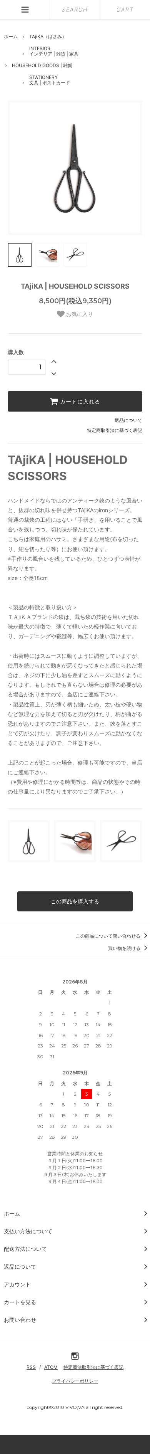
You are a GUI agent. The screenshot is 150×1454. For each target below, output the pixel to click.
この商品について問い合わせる (109, 936)
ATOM (51, 1367)
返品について (128, 420)
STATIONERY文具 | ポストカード (49, 80)
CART (125, 9)
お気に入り (79, 314)
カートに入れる (79, 401)
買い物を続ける (125, 948)
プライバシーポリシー (75, 1381)
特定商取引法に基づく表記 (114, 430)
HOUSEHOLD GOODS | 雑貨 (42, 65)
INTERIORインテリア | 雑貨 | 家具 (53, 51)
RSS (31, 1367)
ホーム (11, 36)
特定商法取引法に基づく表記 (93, 1367)
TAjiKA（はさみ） (48, 36)
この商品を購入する (75, 901)
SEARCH (75, 9)
